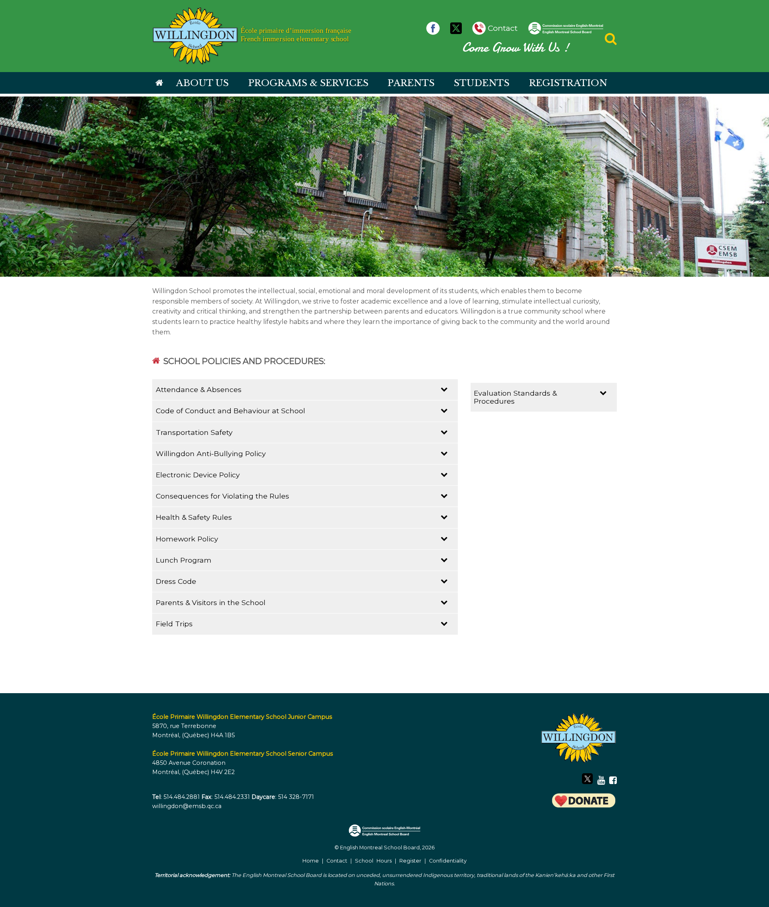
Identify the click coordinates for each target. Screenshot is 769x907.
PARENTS (411, 82)
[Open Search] (611, 40)
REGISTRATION (568, 82)
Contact (336, 861)
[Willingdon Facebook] (435, 28)
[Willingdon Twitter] (458, 28)
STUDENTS (481, 82)
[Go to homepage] (159, 83)
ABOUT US (202, 82)
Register (410, 861)
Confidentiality (448, 861)
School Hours (373, 861)
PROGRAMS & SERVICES (308, 82)
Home (310, 861)
